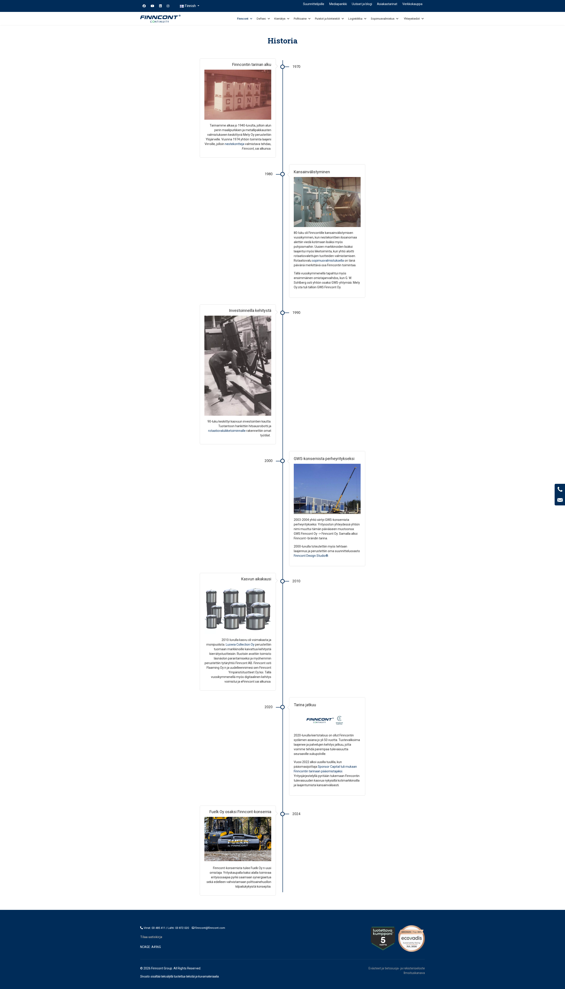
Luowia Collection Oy (240, 644)
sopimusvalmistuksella (328, 260)
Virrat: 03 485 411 (154, 927)
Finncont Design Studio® (311, 555)
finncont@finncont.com (210, 927)
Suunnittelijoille (313, 4)
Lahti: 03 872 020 (178, 927)
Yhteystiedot (412, 18)
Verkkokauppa (412, 4)
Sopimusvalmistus (382, 18)
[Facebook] (144, 6)
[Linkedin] (160, 6)
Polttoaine (300, 18)
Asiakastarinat (387, 4)
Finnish (190, 6)
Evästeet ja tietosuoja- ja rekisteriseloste (397, 968)
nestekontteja (234, 144)
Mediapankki (338, 4)
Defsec (261, 18)
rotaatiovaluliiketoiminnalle (227, 430)
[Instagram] (168, 6)
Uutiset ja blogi (362, 4)
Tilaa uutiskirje (151, 937)
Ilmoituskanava (414, 973)
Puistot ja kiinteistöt (327, 18)
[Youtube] (152, 6)
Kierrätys (279, 18)
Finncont (242, 18)
